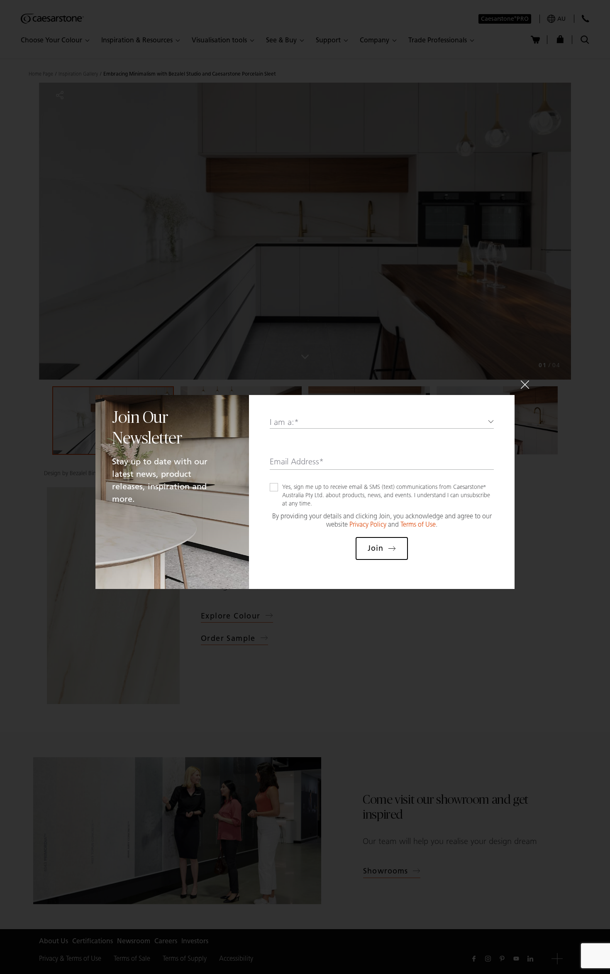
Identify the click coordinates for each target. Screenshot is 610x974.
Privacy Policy (367, 524)
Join (375, 548)
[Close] (525, 384)
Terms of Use (418, 524)
